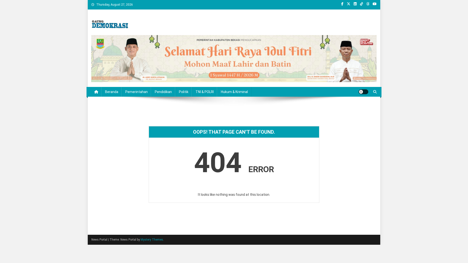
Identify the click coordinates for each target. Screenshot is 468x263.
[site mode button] (363, 91)
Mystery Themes (152, 239)
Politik (183, 92)
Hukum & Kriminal (234, 92)
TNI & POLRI (204, 92)
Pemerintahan (136, 92)
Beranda (111, 92)
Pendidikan (163, 92)
